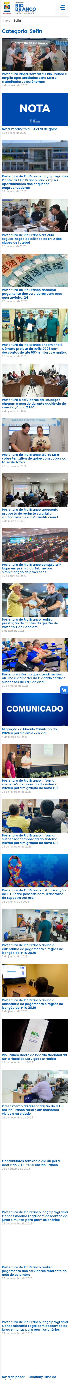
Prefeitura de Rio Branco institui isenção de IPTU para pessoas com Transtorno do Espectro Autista (34, 894)
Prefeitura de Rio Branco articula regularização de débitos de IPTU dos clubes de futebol (32, 239)
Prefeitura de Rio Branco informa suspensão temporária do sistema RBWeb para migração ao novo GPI (30, 784)
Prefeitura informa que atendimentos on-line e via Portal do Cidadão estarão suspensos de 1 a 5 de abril (34, 678)
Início (6, 21)
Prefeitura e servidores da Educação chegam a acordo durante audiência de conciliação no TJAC (34, 404)
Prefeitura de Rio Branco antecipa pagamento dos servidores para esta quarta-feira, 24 (32, 294)
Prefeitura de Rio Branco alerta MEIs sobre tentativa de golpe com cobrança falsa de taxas (34, 458)
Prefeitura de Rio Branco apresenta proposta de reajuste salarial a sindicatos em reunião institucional (30, 513)
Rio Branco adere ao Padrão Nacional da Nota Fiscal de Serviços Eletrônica (34, 1057)
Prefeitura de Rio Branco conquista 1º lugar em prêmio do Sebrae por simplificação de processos (31, 568)
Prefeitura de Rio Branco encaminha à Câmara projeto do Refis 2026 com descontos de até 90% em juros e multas (34, 349)
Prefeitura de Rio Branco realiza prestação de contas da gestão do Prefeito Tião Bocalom (30, 623)
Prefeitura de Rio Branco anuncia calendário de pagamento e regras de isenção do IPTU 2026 (32, 949)
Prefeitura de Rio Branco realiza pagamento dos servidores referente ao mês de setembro (34, 1271)
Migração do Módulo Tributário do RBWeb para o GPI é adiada (29, 731)
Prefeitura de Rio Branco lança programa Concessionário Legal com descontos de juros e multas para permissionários (35, 1216)
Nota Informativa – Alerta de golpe (30, 129)
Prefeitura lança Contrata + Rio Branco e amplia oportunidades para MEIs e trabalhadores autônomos (34, 78)
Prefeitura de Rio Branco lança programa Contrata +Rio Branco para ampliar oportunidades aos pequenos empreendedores (35, 182)
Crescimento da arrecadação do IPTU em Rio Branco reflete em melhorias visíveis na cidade (32, 1110)
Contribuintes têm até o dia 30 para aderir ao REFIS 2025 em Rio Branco (31, 1163)
